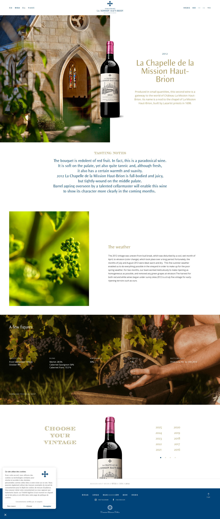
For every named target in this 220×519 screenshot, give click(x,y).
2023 (159, 438)
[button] (5, 515)
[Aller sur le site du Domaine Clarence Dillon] (110, 509)
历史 (10, 8)
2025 (159, 427)
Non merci (11, 506)
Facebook (120, 500)
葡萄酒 (17, 8)
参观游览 (186, 8)
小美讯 (121, 484)
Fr (199, 8)
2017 (177, 444)
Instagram (103, 500)
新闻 (194, 8)
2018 (177, 438)
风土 (24, 8)
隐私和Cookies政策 (111, 495)
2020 (177, 427)
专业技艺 (31, 8)
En (204, 8)
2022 (159, 444)
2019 (177, 432)
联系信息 (85, 495)
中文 (209, 8)
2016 (177, 449)
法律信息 (95, 495)
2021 (159, 449)
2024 (159, 432)
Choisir (29, 506)
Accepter (47, 506)
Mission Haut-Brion (100, 484)
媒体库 (125, 495)
